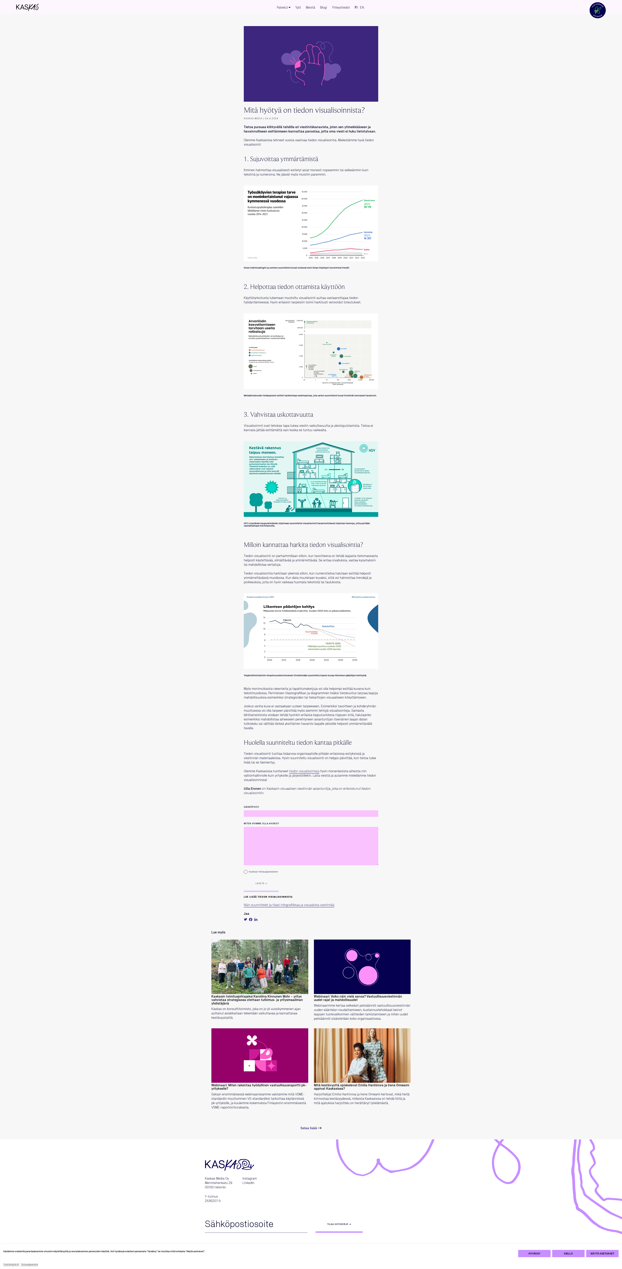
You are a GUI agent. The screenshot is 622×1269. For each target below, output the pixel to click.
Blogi (323, 7)
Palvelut (282, 7)
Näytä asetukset (602, 1253)
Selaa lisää (308, 1128)
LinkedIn (248, 1183)
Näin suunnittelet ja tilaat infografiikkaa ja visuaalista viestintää (289, 905)
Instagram (249, 1178)
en (362, 7)
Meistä (310, 7)
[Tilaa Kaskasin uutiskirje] (598, 7)
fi (356, 7)
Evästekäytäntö (11, 1264)
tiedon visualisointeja (304, 771)
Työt (298, 7)
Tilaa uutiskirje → (339, 1224)
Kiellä (568, 1253)
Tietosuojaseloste (29, 1264)
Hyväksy (534, 1253)
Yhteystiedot (341, 7)
